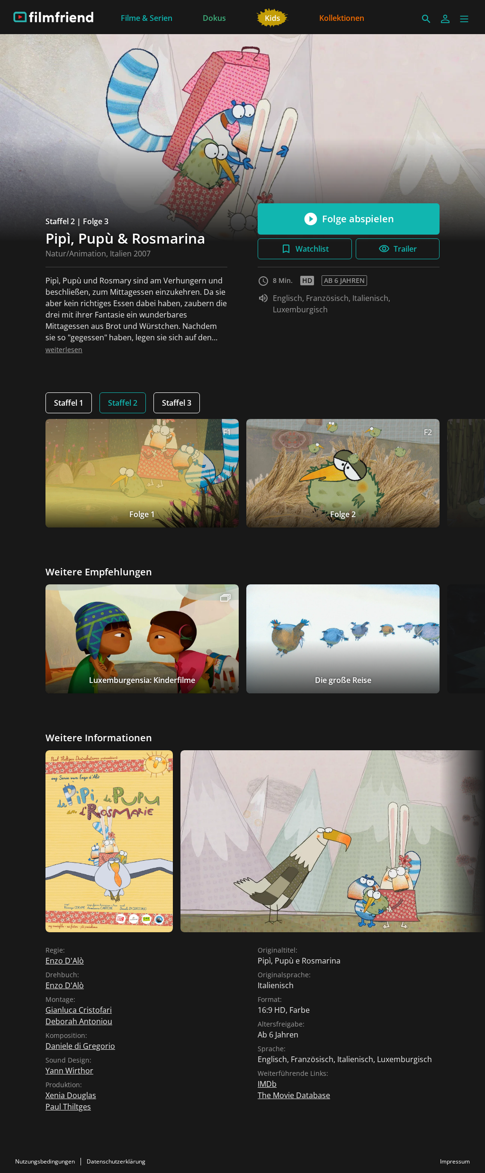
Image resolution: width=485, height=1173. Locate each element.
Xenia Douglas (70, 1095)
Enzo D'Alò (64, 960)
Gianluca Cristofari (78, 1010)
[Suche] (426, 18)
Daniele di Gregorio (80, 1046)
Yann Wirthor (69, 1070)
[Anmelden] (445, 18)
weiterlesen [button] (63, 349)
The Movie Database (294, 1095)
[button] (464, 18)
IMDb (267, 1084)
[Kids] (272, 17)
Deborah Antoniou (78, 1021)
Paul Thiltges (68, 1106)
